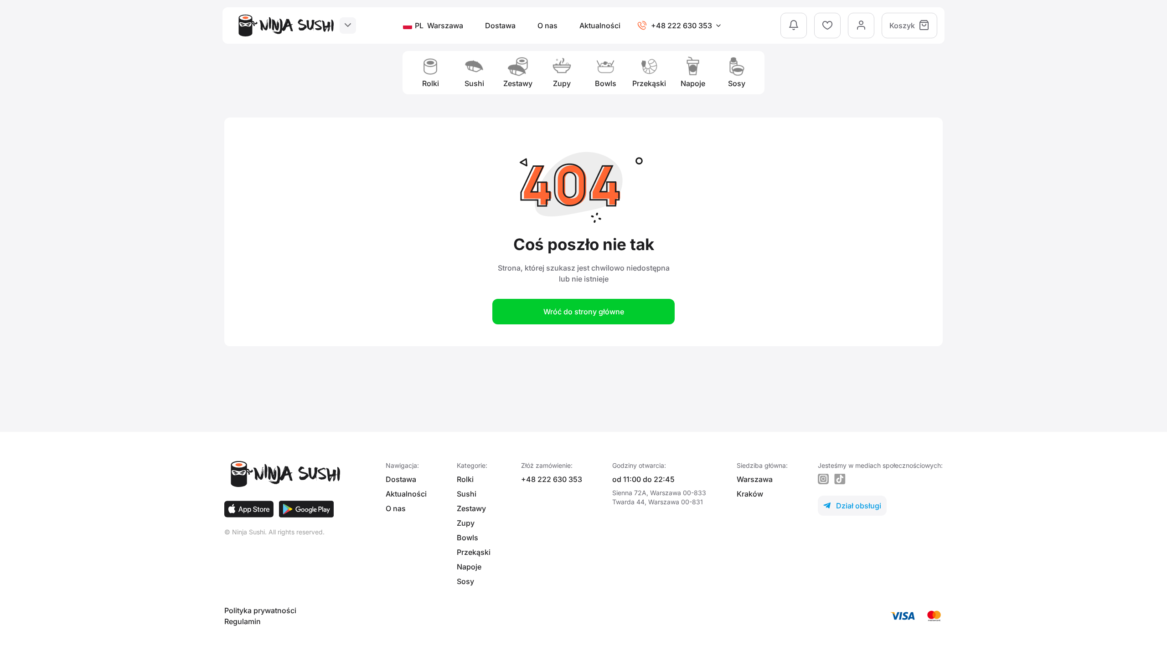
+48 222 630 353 (551, 479)
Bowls (467, 537)
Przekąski (474, 552)
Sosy (465, 581)
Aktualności (599, 25)
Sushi (466, 493)
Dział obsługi (852, 505)
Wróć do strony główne (583, 311)
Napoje (469, 566)
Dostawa (500, 25)
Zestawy (471, 508)
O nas (547, 25)
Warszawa (755, 479)
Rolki (465, 479)
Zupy (466, 523)
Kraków (750, 493)
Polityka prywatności (260, 610)
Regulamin (242, 621)
